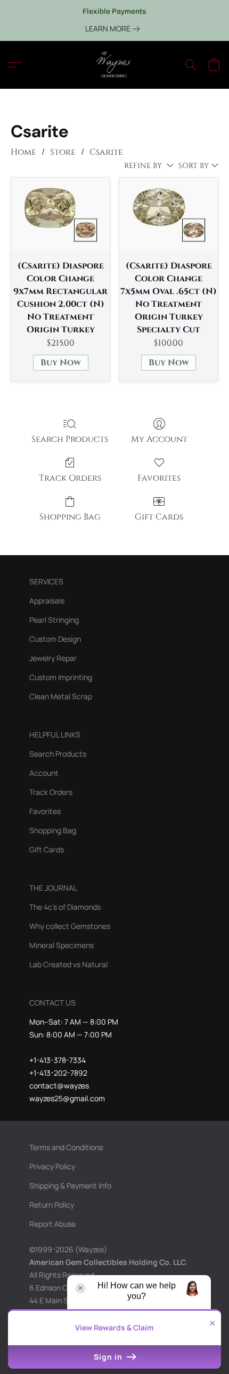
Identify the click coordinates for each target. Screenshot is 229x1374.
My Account (159, 439)
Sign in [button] (109, 1357)
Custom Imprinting (60, 677)
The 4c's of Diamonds (65, 907)
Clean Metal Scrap (60, 696)
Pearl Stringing (54, 620)
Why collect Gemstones (69, 926)
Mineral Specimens (61, 945)
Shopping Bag (70, 517)
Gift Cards (159, 517)
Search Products (69, 439)
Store (63, 152)
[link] (114, 28)
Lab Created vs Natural (68, 964)
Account (44, 773)
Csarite (106, 152)
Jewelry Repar (53, 658)
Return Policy (51, 1205)
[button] (114, 65)
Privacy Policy (52, 1166)
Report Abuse (52, 1224)
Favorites (159, 478)
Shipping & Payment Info (70, 1185)
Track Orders (70, 478)
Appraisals (46, 601)
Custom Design (55, 639)
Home (23, 152)
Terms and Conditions (66, 1147)
